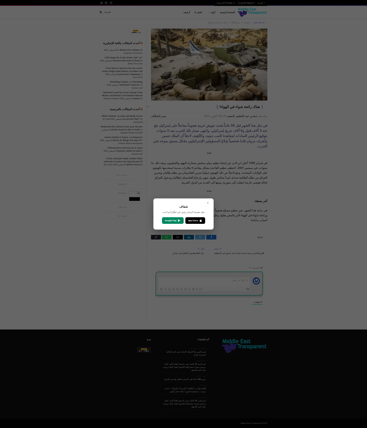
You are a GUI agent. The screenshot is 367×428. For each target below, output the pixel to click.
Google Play (170, 220)
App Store (193, 220)
